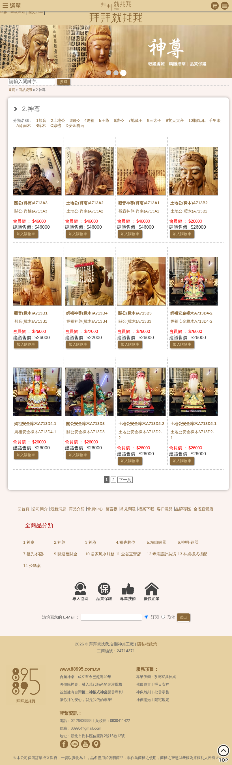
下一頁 (125, 479)
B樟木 (40, 125)
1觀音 (41, 120)
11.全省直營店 (128, 554)
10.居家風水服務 (100, 554)
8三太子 (154, 120)
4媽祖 (89, 120)
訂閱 (154, 617)
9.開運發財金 (65, 554)
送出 (183, 617)
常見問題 (128, 509)
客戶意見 (165, 509)
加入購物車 (26, 234)
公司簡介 (40, 509)
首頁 (11, 90)
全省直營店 (203, 509)
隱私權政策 (147, 644)
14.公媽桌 (32, 565)
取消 (170, 617)
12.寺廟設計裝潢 (161, 554)
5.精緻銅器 (156, 542)
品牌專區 (183, 509)
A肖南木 (23, 125)
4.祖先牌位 (125, 542)
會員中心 (95, 509)
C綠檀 (55, 125)
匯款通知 (17, 12)
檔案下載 (146, 509)
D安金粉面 (75, 125)
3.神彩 (90, 542)
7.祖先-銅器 (33, 554)
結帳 (3, 12)
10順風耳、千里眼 (204, 120)
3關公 (75, 120)
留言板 (111, 509)
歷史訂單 (35, 12)
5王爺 (104, 120)
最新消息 (58, 509)
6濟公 (119, 120)
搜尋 (63, 82)
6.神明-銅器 (188, 542)
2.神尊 (59, 542)
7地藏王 (135, 120)
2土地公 (58, 120)
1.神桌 (29, 542)
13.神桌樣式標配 (192, 554)
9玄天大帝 (175, 120)
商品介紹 (77, 509)
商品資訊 (25, 90)
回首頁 (23, 509)
